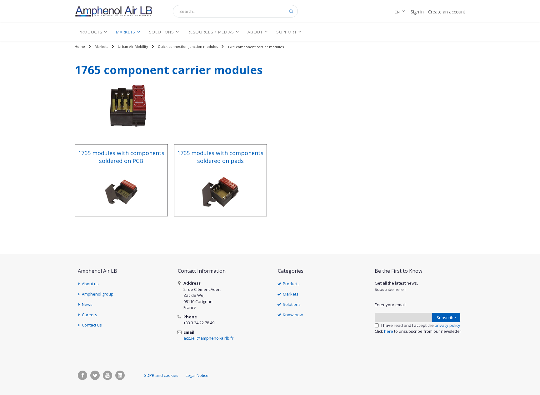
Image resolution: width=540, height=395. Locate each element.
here (388, 331)
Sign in (417, 12)
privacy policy (447, 325)
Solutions (292, 304)
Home (80, 46)
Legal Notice (197, 375)
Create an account (446, 12)
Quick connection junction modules (188, 46)
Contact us (92, 325)
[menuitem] (93, 32)
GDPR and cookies (160, 375)
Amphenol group (97, 294)
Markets (101, 46)
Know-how (293, 314)
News (87, 304)
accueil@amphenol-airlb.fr (208, 338)
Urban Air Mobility (133, 46)
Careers (89, 314)
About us (90, 283)
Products (291, 283)
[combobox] (235, 11)
